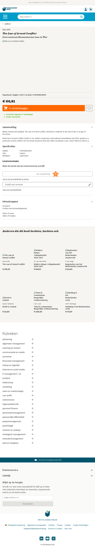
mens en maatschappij (12, 391)
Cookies (68, 525)
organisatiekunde (10, 404)
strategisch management (14, 434)
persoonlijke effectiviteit (13, 417)
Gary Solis (6, 30)
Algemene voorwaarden (36, 525)
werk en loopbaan (10, 443)
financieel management (13, 361)
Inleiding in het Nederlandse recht (77, 308)
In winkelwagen (18, 108)
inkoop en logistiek (11, 365)
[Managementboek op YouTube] (47, 538)
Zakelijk (6, 475)
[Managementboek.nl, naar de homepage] (9, 11)
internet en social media (13, 369)
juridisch (6, 378)
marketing (7, 387)
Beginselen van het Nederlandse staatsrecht (76, 265)
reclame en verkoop (11, 430)
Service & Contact (55, 529)
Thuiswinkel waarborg (16, 525)
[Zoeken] (81, 16)
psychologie (7, 426)
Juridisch (8, 24)
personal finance (10, 408)
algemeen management (13, 343)
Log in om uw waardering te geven (15, 179)
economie (6, 356)
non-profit (7, 395)
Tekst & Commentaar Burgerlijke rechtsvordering (46, 308)
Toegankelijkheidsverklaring (35, 529)
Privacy (59, 525)
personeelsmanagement (13, 413)
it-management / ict (11, 374)
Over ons (68, 529)
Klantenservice (10, 470)
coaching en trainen (11, 348)
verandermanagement (12, 439)
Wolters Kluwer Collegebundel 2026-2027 (47, 265)
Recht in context (9, 307)
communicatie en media (13, 352)
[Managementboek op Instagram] (53, 538)
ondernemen (8, 400)
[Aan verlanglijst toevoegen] (89, 108)
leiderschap (7, 382)
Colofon (51, 525)
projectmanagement (11, 421)
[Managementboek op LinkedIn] (41, 538)
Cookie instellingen (80, 525)
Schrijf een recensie (14, 184)
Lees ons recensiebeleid (11, 190)
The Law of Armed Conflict (13, 264)
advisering (7, 339)
